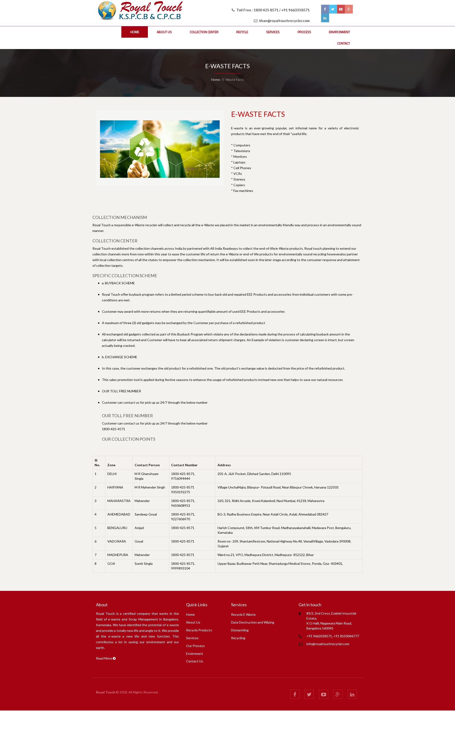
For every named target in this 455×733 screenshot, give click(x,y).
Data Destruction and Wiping (252, 622)
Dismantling (240, 630)
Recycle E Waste (243, 614)
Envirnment (194, 654)
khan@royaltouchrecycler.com (284, 20)
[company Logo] (142, 10)
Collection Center (204, 31)
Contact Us (194, 661)
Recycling (238, 638)
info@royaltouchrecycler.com (327, 644)
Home (134, 31)
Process (304, 31)
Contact (343, 43)
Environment (339, 31)
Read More (104, 658)
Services (273, 31)
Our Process (195, 646)
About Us (164, 31)
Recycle (242, 31)
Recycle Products (199, 630)
